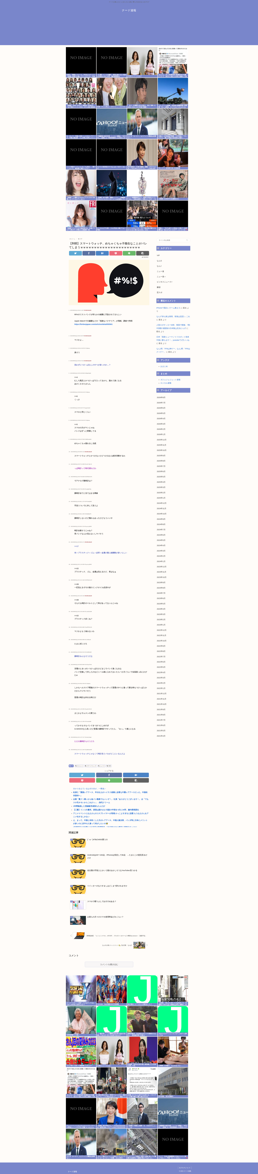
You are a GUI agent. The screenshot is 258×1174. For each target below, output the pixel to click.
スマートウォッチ (91, 766)
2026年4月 (161, 419)
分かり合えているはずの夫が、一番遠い (89, 789)
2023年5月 (161, 604)
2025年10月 (161, 450)
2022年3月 (161, 678)
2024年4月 (161, 545)
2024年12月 (161, 503)
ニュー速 (160, 271)
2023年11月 (161, 572)
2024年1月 (161, 561)
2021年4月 (161, 736)
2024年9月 (161, 519)
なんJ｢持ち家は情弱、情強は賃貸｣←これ (173, 316)
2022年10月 (161, 641)
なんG (159, 261)
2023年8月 (161, 588)
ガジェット (80, 766)
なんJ (159, 266)
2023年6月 (161, 598)
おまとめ (164, 366)
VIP (72, 766)
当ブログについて (184, 1168)
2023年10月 (161, 577)
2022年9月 (161, 646)
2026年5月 (161, 413)
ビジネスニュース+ (164, 282)
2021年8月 (161, 715)
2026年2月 (161, 429)
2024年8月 (161, 524)
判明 (109, 766)
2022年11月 (161, 635)
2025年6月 (161, 471)
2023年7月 (161, 593)
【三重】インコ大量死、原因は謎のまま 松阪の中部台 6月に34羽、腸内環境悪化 (106, 810)
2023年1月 (161, 625)
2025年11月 (161, 445)
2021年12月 (161, 694)
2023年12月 (161, 567)
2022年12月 (161, 630)
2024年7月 (161, 530)
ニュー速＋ (161, 277)
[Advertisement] (129, 31)
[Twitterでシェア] (75, 253)
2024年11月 (161, 508)
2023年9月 (161, 582)
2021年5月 (161, 731)
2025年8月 (161, 461)
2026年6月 (161, 408)
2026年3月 (161, 424)
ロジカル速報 (165, 383)
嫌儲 (158, 287)
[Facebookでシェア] (88, 253)
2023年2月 (161, 620)
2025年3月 (161, 487)
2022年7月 (161, 657)
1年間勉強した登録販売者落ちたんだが (89, 806)
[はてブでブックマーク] (102, 253)
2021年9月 (161, 709)
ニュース (102, 766)
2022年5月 (161, 667)
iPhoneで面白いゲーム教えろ (168, 308)
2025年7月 (161, 466)
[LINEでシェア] (129, 253)
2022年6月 (161, 662)
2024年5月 (161, 540)
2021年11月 (161, 699)
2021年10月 (161, 704)
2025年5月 (161, 477)
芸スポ (159, 292)
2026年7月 (161, 403)
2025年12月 (161, 440)
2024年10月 (161, 514)
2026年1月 (161, 434)
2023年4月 (161, 609)
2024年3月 (161, 551)
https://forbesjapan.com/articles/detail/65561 (93, 324)
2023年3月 (161, 614)
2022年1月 (161, 688)
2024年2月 (161, 556)
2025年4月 (161, 482)
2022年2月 (161, 683)
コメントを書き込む (109, 964)
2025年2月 (161, 493)
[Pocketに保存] (115, 253)
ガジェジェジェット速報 (170, 380)
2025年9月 (161, 456)
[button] (142, 253)
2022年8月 (161, 651)
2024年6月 (161, 535)
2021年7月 (161, 720)
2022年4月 (161, 672)
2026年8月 (161, 397)
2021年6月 (161, 725)
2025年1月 (161, 498)
